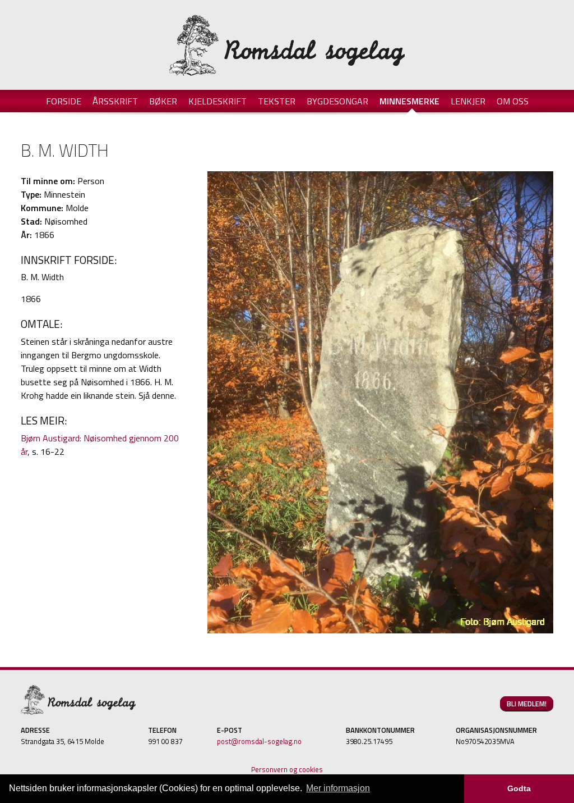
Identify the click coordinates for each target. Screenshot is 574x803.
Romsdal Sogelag (287, 45)
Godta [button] (519, 788)
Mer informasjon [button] (338, 788)
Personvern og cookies (287, 769)
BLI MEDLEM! (527, 703)
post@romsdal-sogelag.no (259, 741)
